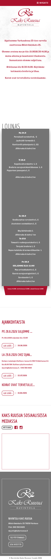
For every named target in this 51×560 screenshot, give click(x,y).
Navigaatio (43, 3)
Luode (34, 558)
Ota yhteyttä (15, 544)
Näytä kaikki (7, 428)
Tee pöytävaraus (17, 537)
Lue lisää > (7, 345)
